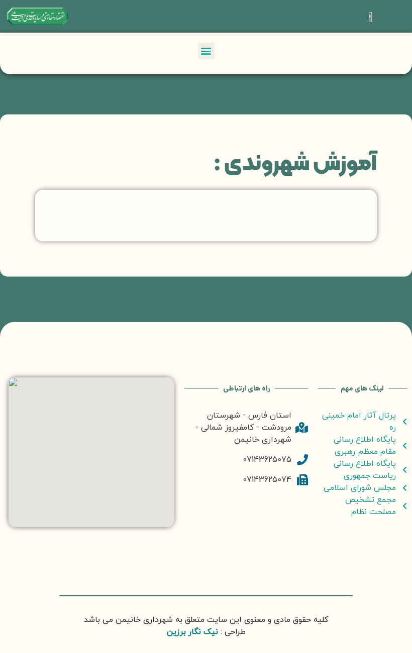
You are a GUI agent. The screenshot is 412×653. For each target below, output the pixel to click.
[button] (206, 51)
